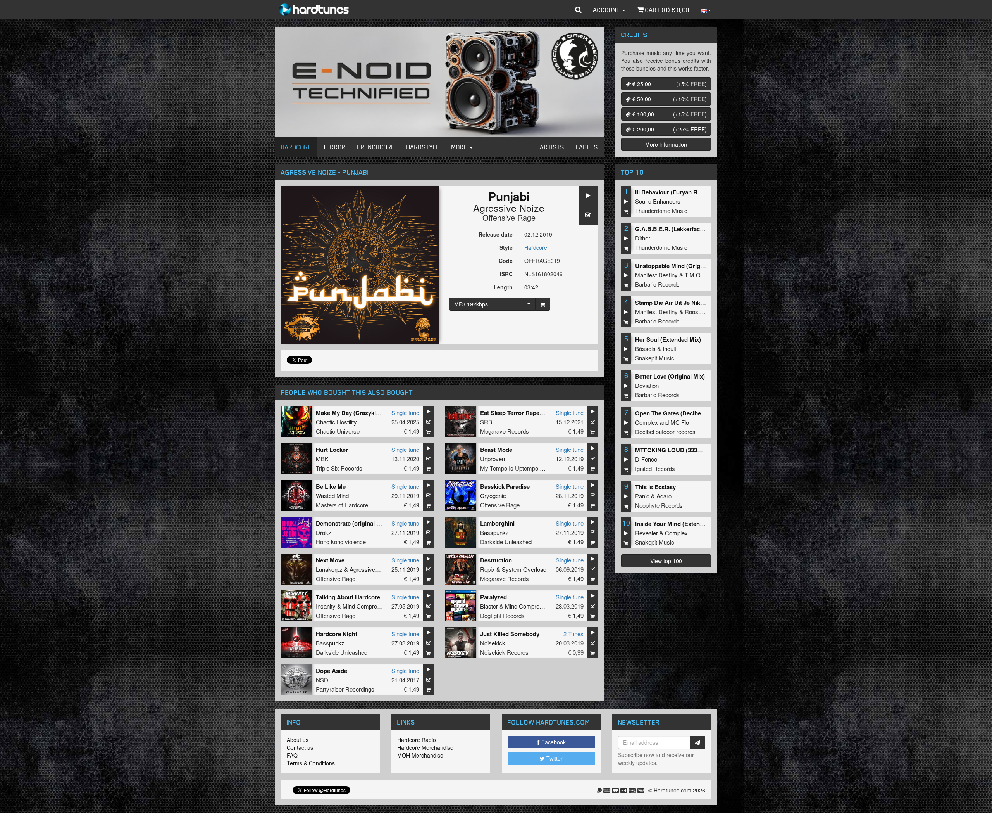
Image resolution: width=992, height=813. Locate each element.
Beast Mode (496, 449)
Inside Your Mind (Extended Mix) (679, 523)
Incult (669, 348)
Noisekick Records (504, 652)
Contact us (300, 747)
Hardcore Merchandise (425, 747)
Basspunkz (494, 532)
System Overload (524, 569)
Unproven (492, 459)
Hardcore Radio (416, 740)
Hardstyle (423, 147)
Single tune (405, 412)
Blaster (489, 606)
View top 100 (666, 561)
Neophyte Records (659, 505)
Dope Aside (331, 670)
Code (506, 261)
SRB (486, 422)
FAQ (292, 755)
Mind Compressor (365, 606)
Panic (642, 496)
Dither (642, 238)
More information (666, 144)
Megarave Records (504, 431)
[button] (578, 9)
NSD (322, 680)
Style (506, 247)
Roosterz (696, 312)
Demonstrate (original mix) (352, 523)
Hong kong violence (341, 542)
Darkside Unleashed (506, 542)
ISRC (506, 274)
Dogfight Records (502, 615)
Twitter (554, 758)
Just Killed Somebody (509, 634)
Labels (587, 147)
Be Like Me (331, 486)
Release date (496, 234)
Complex (646, 422)
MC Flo (679, 422)
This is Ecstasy (655, 487)
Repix (487, 569)
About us (297, 740)
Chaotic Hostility (336, 422)
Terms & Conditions (311, 763)
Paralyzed (493, 597)
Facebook (553, 742)
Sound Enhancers (657, 201)
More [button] (460, 147)
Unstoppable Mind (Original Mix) (679, 265)
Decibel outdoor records (665, 431)
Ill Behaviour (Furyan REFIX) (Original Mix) (693, 192)
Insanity (326, 606)
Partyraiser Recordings (345, 689)
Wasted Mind (332, 495)
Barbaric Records (657, 284)
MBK (322, 459)
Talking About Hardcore (348, 597)
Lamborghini (497, 523)
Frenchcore (376, 147)
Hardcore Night (336, 634)
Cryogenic (493, 495)
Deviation (647, 385)
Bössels (645, 348)
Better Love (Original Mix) (670, 376)
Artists (552, 147)
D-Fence (646, 459)
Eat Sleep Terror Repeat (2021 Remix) (530, 412)
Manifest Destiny (656, 275)
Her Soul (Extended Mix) (668, 339)
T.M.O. (693, 275)
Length (503, 287)
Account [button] (607, 10)
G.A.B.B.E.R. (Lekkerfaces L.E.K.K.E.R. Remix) (698, 229)
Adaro (664, 496)
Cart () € (666, 10)
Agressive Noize (508, 207)
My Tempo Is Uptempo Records (520, 468)
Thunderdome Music (661, 210)
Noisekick (492, 643)
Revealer (646, 533)
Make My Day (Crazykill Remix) (358, 412)
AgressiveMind (369, 569)
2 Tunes (573, 634)
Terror (334, 147)
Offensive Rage (509, 217)
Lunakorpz (329, 569)
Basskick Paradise (505, 486)
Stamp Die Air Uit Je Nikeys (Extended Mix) (693, 302)
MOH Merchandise (420, 755)
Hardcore (296, 147)
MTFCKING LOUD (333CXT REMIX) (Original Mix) (702, 450)
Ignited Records (655, 468)
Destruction (496, 560)
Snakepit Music (654, 358)
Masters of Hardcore (342, 505)
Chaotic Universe (338, 431)
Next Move (330, 560)
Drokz (323, 532)
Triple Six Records (339, 468)
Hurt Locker (332, 449)
